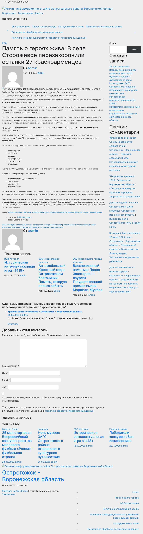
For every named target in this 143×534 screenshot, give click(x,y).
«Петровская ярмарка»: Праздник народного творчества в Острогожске (124, 192)
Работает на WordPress (15, 491)
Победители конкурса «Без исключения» (121, 437)
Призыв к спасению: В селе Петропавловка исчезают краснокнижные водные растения (123, 162)
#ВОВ (40, 73)
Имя (5, 373)
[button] (7, 30)
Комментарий (10, 366)
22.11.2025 (115, 445)
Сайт (5, 387)
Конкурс (7, 429)
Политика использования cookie (104, 26)
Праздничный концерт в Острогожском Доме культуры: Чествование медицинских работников (124, 253)
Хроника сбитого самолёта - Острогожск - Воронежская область (45, 311)
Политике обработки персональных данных (69, 410)
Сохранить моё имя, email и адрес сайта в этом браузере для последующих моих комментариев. (48, 399)
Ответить (13, 323)
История (14, 258)
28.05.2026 (8, 461)
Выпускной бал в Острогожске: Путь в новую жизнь (125, 222)
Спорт (15, 429)
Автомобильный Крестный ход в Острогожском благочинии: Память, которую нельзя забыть (53, 276)
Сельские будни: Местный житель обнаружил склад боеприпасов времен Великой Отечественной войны (55, 212)
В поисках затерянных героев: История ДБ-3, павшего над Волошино (33, 227)
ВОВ (4, 43)
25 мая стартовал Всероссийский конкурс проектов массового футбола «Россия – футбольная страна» (122, 73)
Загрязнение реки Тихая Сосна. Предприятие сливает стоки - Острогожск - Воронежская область (124, 145)
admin (32, 68)
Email (6, 380)
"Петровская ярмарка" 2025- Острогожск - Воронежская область (121, 180)
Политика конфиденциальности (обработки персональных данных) (49, 37)
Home (135, 492)
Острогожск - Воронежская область (22, 13)
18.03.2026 (80, 445)
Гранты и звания (118, 429)
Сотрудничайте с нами (71, 26)
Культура (43, 429)
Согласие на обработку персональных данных (37, 32)
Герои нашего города (44, 26)
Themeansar (8, 494)
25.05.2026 (44, 461)
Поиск (112, 43)
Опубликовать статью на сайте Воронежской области (123, 117)
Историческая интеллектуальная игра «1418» (19, 266)
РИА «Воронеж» (24, 217)
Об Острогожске (21, 26)
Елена (57, 290)
